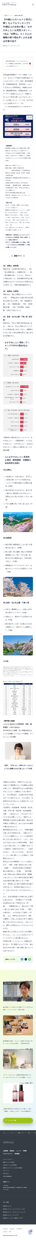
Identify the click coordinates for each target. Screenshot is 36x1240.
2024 (29, 1132)
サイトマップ (6, 1170)
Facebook (5, 1228)
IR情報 (25, 1150)
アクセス (5, 1189)
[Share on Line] (29, 959)
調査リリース (21, 1132)
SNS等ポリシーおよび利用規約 (10, 1165)
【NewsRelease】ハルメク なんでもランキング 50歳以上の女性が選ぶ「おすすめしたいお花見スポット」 (16, 63)
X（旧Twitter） (19, 1228)
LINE (10, 1231)
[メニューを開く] (33, 4)
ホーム (4, 1132)
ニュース (12, 1132)
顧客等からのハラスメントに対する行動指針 (12, 1167)
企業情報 (5, 1150)
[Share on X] (26, 959)
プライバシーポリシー (8, 1159)
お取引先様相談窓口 (7, 1176)
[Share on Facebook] (22, 959)
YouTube (5, 1231)
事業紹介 (12, 1150)
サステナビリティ (8, 1153)
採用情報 (17, 1153)
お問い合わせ (6, 1173)
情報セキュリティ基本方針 (9, 1162)
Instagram (12, 1228)
